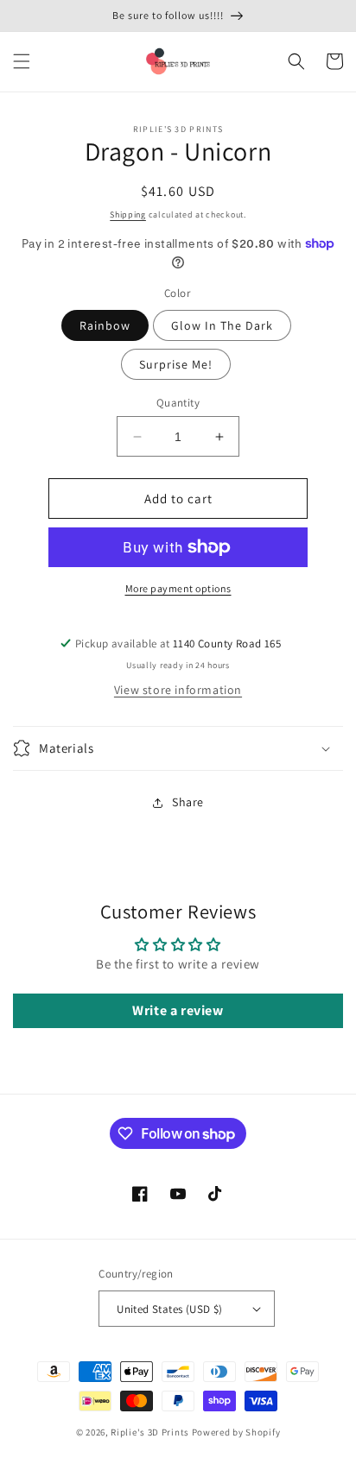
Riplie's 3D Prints (150, 1432)
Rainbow (104, 325)
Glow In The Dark (222, 325)
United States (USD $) (169, 1309)
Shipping (128, 214)
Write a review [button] (177, 1010)
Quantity (178, 402)
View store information (178, 689)
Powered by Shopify (236, 1432)
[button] (22, 61)
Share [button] (188, 802)
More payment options (178, 588)
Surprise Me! (176, 364)
